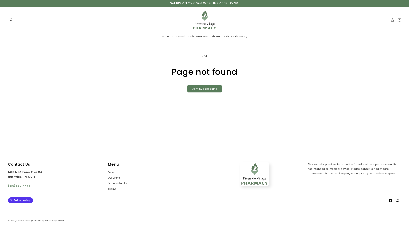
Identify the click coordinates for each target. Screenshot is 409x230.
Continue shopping (204, 88)
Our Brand (114, 177)
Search (112, 172)
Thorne (112, 189)
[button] (11, 19)
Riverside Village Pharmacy (30, 220)
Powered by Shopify (54, 220)
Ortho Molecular (117, 183)
